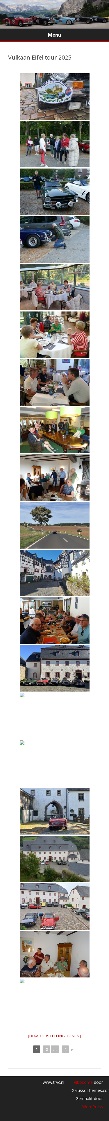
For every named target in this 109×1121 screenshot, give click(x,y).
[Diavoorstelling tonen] (54, 1035)
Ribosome (83, 1082)
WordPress (92, 1106)
